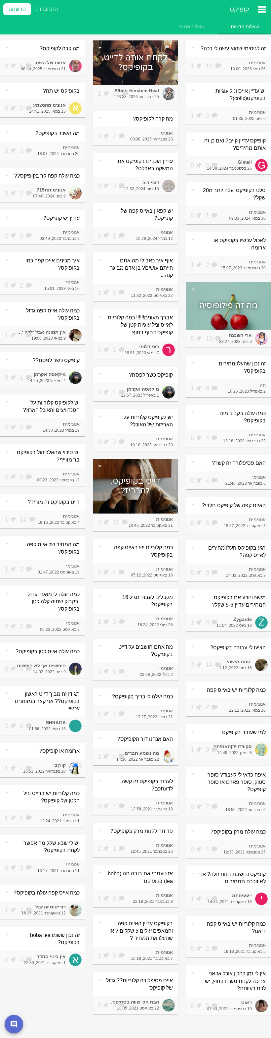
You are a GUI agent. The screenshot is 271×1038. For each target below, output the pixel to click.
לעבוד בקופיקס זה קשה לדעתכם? (147, 785)
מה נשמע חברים (142, 753)
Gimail (245, 162)
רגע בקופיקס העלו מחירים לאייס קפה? (237, 551)
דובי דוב (150, 182)
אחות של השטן (50, 62)
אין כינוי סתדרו (50, 956)
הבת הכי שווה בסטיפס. (135, 1002)
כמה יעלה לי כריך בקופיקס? (142, 696)
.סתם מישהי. (238, 661)
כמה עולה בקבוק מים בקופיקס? (242, 416)
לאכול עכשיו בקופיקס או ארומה (239, 244)
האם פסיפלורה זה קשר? (239, 463)
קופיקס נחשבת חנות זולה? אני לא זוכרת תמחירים (232, 877)
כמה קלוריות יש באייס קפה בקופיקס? (143, 551)
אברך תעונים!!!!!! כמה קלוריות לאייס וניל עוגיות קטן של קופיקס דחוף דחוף (140, 325)
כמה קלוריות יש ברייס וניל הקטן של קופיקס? (51, 797)
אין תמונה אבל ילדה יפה (41, 332)
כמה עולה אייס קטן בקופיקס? (48, 651)
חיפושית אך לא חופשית (41, 665)
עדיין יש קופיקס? (61, 218)
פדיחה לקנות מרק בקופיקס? (141, 831)
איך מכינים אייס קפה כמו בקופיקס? (52, 264)
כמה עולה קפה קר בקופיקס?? (47, 176)
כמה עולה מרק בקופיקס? (238, 832)
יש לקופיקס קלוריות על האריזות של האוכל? (148, 420)
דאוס (246, 1002)
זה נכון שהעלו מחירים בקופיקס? (242, 367)
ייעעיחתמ (242, 895)
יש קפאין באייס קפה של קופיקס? (147, 214)
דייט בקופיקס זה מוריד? (54, 502)
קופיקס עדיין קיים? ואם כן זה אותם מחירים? (235, 144)
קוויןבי (59, 765)
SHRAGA (56, 722)
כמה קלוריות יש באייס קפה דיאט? (236, 927)
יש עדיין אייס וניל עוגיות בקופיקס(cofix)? (240, 94)
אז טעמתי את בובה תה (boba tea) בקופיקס (140, 877)
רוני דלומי (149, 346)
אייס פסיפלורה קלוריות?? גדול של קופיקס (139, 984)
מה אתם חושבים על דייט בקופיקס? (145, 650)
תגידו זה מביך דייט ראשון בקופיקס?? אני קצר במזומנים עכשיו (47, 701)
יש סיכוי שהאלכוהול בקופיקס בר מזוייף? (48, 456)
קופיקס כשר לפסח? (151, 375)
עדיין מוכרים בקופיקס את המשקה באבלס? (145, 164)
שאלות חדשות (245, 26)
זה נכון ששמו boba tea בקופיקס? (55, 938)
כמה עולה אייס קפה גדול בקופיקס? (53, 314)
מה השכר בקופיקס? (57, 133)
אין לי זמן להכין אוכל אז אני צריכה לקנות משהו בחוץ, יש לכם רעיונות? (235, 981)
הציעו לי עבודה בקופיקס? (238, 647)
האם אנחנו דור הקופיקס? (145, 739)
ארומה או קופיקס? (59, 751)
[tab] (244, 26)
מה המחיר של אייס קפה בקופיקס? (53, 548)
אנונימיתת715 (51, 189)
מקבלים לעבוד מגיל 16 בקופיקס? (147, 600)
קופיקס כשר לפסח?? (56, 360)
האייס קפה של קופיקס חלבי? (234, 505)
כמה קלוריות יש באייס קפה (236, 690)
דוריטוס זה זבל (50, 906)
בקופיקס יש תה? (61, 91)
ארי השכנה (240, 335)
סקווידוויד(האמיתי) (232, 746)
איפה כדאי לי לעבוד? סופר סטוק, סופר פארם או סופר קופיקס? (237, 782)
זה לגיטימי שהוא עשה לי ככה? (233, 48)
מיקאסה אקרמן (50, 374)
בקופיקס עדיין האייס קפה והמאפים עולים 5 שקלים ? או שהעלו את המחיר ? (141, 931)
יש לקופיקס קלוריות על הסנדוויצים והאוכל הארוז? (51, 406)
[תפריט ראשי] (261, 9)
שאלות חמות (192, 26)
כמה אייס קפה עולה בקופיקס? (47, 893)
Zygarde (242, 619)
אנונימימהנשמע (49, 105)
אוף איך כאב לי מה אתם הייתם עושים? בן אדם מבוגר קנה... (141, 268)
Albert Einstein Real (136, 90)
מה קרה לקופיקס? (60, 48)
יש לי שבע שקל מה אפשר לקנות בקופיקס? (51, 846)
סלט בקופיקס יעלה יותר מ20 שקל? (234, 194)
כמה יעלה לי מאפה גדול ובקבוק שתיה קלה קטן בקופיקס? (54, 601)
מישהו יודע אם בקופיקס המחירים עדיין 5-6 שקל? (239, 601)
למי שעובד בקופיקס (244, 732)
